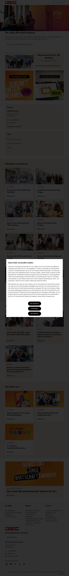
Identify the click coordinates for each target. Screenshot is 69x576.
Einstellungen (34, 308)
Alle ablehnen (34, 313)
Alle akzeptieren (34, 303)
